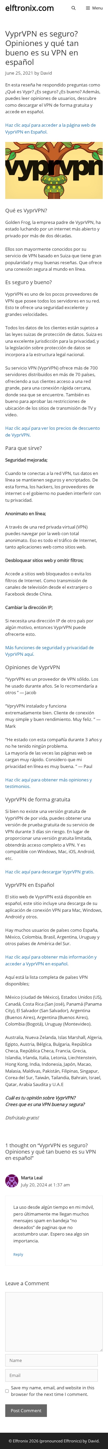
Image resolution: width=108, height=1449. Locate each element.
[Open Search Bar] (73, 8)
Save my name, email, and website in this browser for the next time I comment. (52, 1391)
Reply (18, 1254)
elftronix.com (29, 7)
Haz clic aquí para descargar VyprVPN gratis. (49, 872)
